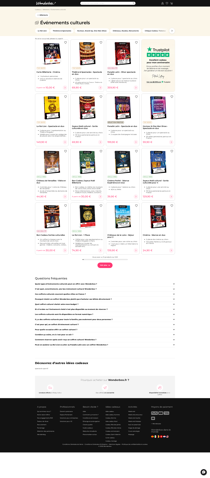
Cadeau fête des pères (113, 424)
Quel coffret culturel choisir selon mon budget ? (56, 304)
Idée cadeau (110, 411)
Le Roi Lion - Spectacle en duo (50, 126)
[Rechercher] (133, 3)
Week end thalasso (134, 421)
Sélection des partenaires (45, 431)
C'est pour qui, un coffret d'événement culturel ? (57, 324)
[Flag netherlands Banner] (164, 436)
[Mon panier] (171, 3)
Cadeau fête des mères (113, 428)
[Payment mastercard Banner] (153, 419)
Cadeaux (38, 9)
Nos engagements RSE (45, 418)
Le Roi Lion (42, 31)
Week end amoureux (135, 415)
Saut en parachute (134, 424)
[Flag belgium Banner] (158, 436)
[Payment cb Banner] (160, 414)
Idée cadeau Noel (111, 421)
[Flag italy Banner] (155, 436)
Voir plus (103, 265)
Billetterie (46, 9)
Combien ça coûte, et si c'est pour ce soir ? (54, 335)
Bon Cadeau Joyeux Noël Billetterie (83, 182)
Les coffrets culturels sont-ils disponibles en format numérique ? (64, 314)
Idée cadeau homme (113, 415)
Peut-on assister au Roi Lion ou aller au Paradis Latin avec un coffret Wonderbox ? (71, 345)
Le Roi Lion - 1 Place (81, 235)
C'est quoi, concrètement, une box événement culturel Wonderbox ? (66, 289)
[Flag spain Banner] (152, 436)
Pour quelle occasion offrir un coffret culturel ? (56, 330)
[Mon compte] (162, 3)
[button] (172, 31)
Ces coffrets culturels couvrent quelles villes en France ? (60, 294)
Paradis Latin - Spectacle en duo (122, 126)
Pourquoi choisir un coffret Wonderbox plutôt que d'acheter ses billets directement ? (73, 299)
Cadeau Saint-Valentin (113, 434)
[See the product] (65, 87)
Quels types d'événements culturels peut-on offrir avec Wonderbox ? (66, 284)
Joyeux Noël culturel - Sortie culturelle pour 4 (156, 182)
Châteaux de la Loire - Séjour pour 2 (120, 236)
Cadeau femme (111, 418)
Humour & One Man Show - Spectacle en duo (155, 127)
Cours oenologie (134, 431)
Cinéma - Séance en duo (154, 235)
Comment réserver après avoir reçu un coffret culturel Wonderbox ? (65, 340)
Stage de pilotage (134, 428)
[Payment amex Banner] (166, 414)
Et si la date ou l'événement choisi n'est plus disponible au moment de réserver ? (71, 309)
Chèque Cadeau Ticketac (155, 31)
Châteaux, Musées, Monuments (126, 31)
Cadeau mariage (111, 441)
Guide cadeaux (88, 428)
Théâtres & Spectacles (62, 31)
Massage (131, 434)
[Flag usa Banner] (167, 436)
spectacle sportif (41, 368)
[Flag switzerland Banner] (161, 436)
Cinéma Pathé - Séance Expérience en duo (118, 182)
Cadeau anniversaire (112, 431)
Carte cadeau (110, 438)
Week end (131, 411)
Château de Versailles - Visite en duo (51, 182)
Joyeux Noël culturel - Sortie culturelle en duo (85, 127)
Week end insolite (134, 418)
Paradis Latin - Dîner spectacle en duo (121, 73)
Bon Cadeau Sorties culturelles (51, 235)
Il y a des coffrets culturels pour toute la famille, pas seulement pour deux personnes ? (74, 319)
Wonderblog (41, 434)
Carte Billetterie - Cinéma (48, 72)
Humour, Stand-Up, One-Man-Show (92, 31)
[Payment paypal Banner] (154, 414)
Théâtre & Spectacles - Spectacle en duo (87, 73)
